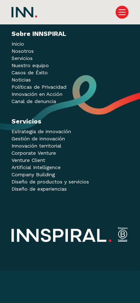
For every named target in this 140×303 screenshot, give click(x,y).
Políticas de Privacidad (38, 87)
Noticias (21, 80)
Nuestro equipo (30, 65)
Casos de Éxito (29, 72)
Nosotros (22, 51)
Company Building (33, 174)
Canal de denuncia (33, 101)
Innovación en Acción (36, 94)
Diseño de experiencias (39, 189)
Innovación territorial (36, 146)
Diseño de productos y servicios (50, 182)
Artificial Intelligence (36, 167)
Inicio (17, 44)
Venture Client (28, 160)
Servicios (22, 58)
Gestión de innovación (38, 138)
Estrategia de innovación (41, 131)
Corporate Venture (33, 153)
